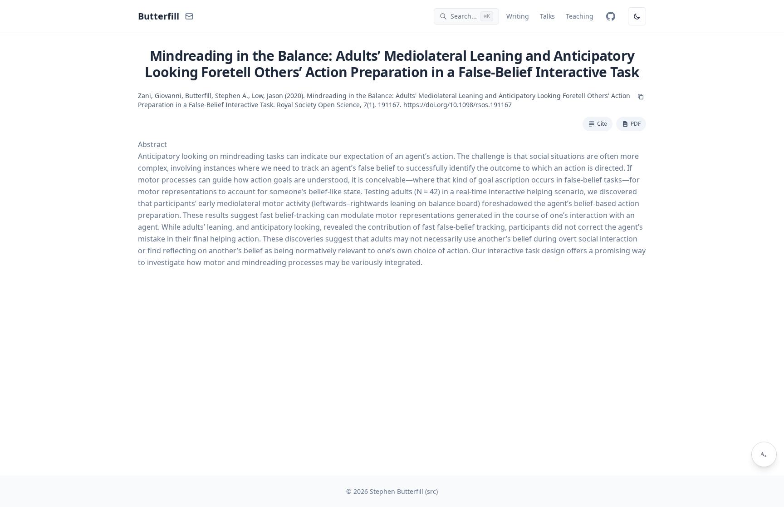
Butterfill (158, 16)
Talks (547, 16)
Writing (517, 16)
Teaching (579, 16)
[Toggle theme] (637, 16)
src (431, 491)
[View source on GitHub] (610, 16)
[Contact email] (189, 16)
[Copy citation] (640, 96)
